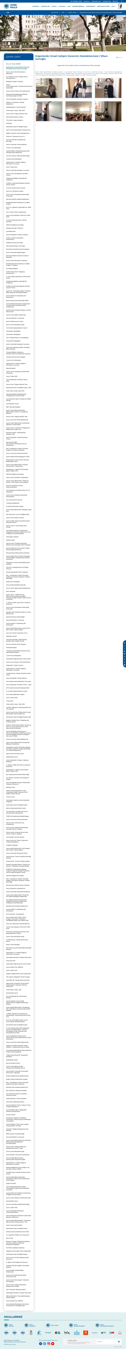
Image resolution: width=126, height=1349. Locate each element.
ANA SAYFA (54, 12)
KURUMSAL (36, 6)
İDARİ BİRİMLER (91, 6)
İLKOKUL (55, 6)
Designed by (118, 1346)
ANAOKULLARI (46, 6)
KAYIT (114, 6)
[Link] (121, 1)
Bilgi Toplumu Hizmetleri (11, 1340)
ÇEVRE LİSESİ (72, 12)
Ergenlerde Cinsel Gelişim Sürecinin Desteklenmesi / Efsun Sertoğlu (101, 12)
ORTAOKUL (63, 6)
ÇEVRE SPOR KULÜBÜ (104, 6)
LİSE (70, 6)
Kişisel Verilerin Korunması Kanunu (15, 1342)
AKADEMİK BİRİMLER (78, 6)
